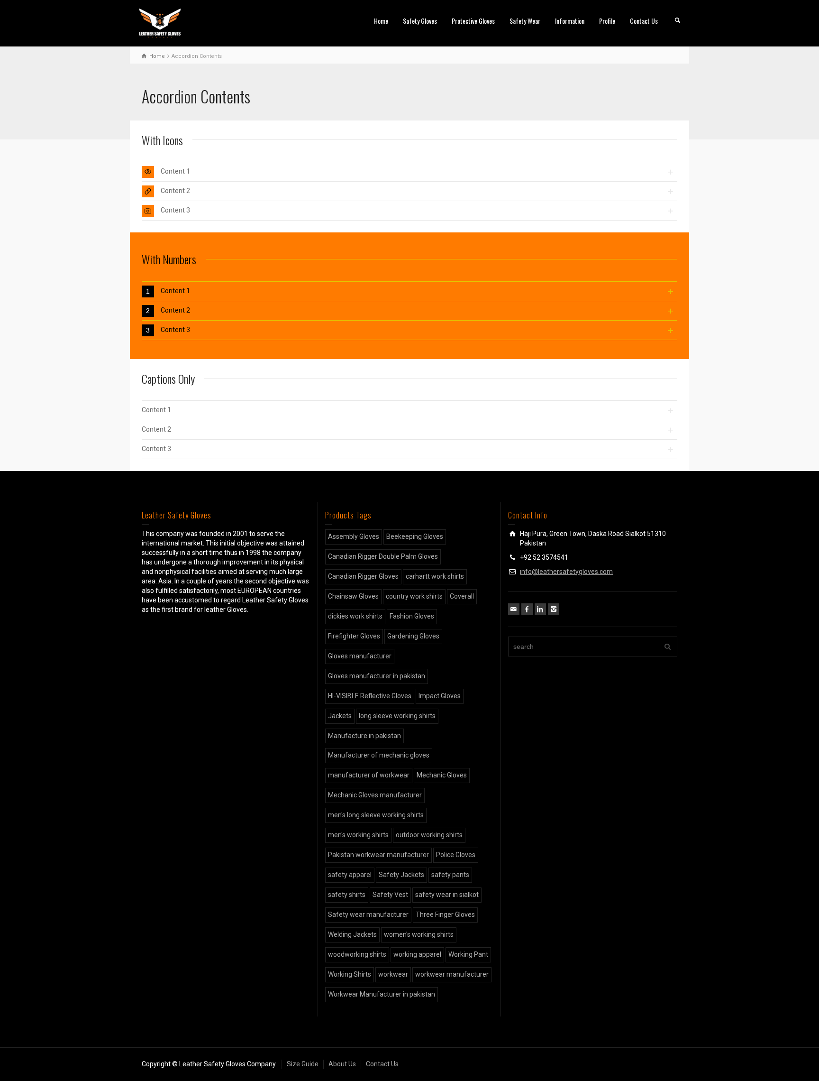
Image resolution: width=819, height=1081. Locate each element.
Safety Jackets (401, 874)
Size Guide (302, 1064)
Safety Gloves (420, 21)
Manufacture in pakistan (364, 735)
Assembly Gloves (353, 536)
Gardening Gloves (413, 636)
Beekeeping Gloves (414, 536)
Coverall (462, 596)
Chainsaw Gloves (353, 596)
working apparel (417, 954)
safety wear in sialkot (447, 894)
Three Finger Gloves (445, 914)
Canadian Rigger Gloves (363, 576)
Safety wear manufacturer (368, 914)
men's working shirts (358, 835)
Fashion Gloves (412, 616)
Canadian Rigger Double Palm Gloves (383, 556)
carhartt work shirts (435, 576)
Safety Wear (525, 21)
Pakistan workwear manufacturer (378, 855)
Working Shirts (349, 974)
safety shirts (346, 894)
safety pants (450, 874)
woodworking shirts (357, 954)
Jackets (340, 716)
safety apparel (350, 874)
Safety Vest (390, 894)
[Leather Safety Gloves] (160, 23)
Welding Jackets (352, 934)
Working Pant (468, 954)
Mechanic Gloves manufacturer (375, 795)
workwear (393, 974)
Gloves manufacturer (359, 656)
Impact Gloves (440, 696)
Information (569, 21)
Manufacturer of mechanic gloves (378, 755)
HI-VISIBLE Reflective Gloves (369, 696)
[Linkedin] (540, 609)
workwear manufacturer (452, 974)
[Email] (513, 609)
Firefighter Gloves (354, 636)
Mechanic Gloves (442, 775)
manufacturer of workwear (369, 775)
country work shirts (414, 596)
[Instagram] (553, 609)
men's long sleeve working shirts (376, 815)
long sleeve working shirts (397, 716)
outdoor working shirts (429, 835)
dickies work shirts (355, 616)
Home (381, 21)
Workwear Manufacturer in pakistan (381, 994)
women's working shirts (419, 934)
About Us (342, 1064)
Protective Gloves (473, 21)
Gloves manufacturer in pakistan (376, 676)
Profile (607, 21)
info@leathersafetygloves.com (566, 571)
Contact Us (644, 21)
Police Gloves (455, 855)
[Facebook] (527, 609)
